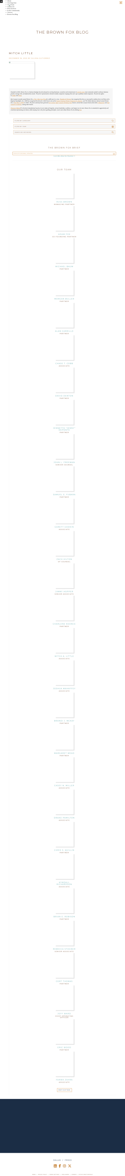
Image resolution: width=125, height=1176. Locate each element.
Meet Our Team (64, 1090)
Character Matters (15, 108)
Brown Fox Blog (12, 14)
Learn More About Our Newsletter (63, 156)
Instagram (64, 1166)
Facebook (60, 1166)
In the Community (13, 10)
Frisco (20, 95)
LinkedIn (55, 1166)
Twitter (69, 1166)
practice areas (81, 92)
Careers (9, 12)
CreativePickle (88, 1174)
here (80, 110)
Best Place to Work (19, 103)
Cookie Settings (54, 1174)
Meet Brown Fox (62, 1122)
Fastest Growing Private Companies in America (69, 101)
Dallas (14, 95)
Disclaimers (65, 1174)
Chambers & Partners (65, 99)
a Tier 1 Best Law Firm (39, 99)
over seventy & (60, 103)
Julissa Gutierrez (40, 58)
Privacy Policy (42, 1174)
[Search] (112, 132)
